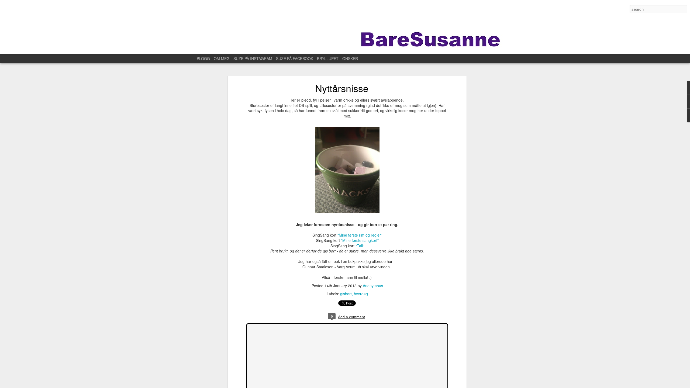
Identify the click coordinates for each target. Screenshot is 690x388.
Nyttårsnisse (341, 88)
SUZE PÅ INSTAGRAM (252, 58)
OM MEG (222, 58)
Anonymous (373, 285)
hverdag (361, 293)
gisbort (346, 293)
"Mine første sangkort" (360, 240)
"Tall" (360, 245)
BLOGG (203, 58)
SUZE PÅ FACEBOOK (294, 58)
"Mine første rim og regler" (359, 235)
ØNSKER (350, 58)
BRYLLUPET (328, 58)
